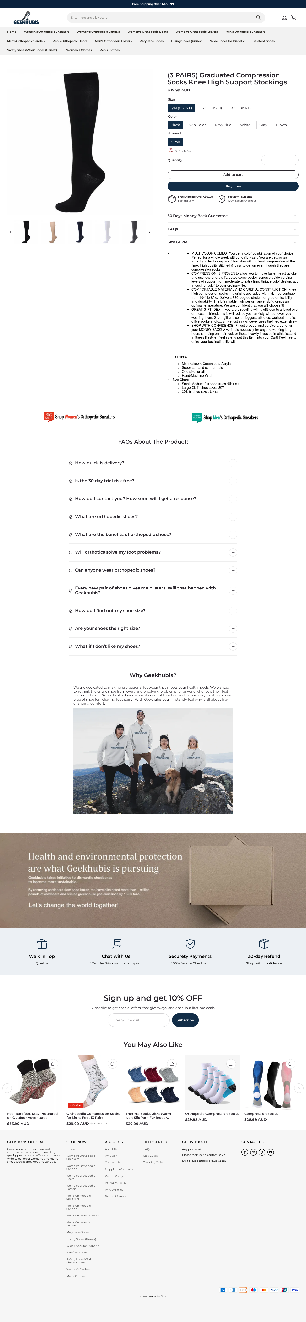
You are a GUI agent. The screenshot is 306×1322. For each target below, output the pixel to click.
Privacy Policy (114, 1189)
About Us (111, 1149)
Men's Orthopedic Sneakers (245, 31)
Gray (263, 125)
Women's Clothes (79, 50)
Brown (281, 125)
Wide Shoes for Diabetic (227, 41)
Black (175, 125)
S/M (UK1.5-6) (181, 108)
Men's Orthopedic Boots (69, 41)
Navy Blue (223, 125)
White (245, 125)
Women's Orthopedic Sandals (98, 31)
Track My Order (153, 1162)
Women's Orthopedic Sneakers (46, 31)
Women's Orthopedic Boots (147, 31)
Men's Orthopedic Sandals (26, 41)
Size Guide (150, 1155)
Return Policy (114, 1176)
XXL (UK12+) (241, 108)
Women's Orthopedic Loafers (196, 31)
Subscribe (185, 1020)
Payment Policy (115, 1182)
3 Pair (175, 142)
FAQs (146, 1149)
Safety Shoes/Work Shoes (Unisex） (33, 50)
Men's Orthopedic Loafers (113, 41)
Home (11, 31)
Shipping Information (120, 1169)
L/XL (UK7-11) (211, 108)
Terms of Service (115, 1196)
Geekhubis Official (157, 1296)
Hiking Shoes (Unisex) (186, 41)
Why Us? (111, 1155)
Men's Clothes (109, 50)
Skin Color (197, 125)
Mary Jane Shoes (151, 41)
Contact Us (112, 1162)
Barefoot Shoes (263, 41)
